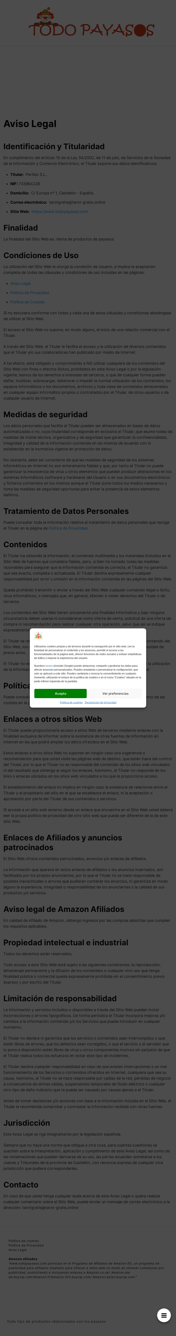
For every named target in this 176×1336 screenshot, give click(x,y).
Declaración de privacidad (100, 702)
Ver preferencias (115, 693)
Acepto (60, 693)
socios (49, 665)
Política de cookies (71, 702)
